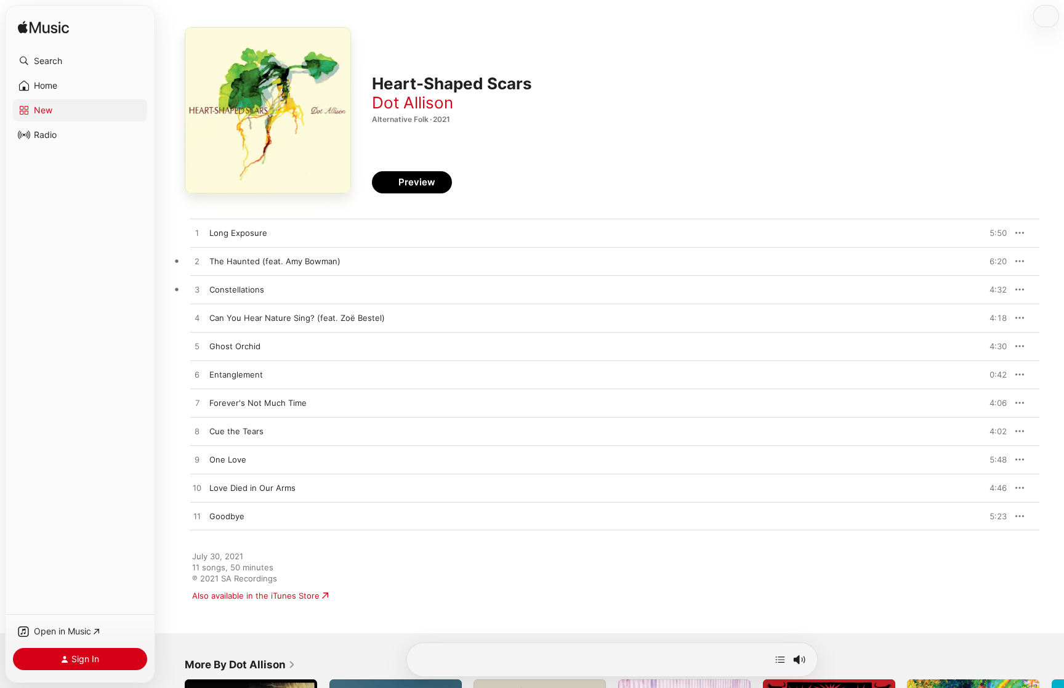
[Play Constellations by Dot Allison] (197, 290)
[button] (80, 61)
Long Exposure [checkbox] (238, 233)
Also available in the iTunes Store (256, 596)
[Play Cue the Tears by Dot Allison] (197, 431)
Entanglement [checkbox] (236, 374)
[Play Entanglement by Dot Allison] (197, 375)
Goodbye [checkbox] (226, 516)
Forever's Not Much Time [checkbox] (258, 403)
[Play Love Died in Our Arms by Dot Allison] (197, 488)
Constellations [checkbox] (236, 289)
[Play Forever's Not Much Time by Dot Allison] (197, 403)
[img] (43, 28)
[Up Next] (780, 659)
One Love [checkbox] (227, 459)
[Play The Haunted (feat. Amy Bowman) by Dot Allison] (197, 261)
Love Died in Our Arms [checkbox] (252, 488)
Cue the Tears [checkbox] (236, 431)
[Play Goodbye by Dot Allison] (197, 516)
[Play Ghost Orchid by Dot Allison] (197, 346)
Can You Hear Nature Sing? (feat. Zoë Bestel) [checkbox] (297, 318)
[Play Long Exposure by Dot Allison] (197, 233)
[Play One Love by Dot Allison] (197, 460)
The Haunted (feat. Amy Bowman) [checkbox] (275, 261)
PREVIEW (993, 233)
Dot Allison (412, 102)
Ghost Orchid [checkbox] (234, 346)
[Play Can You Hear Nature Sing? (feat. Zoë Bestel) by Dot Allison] (197, 318)
